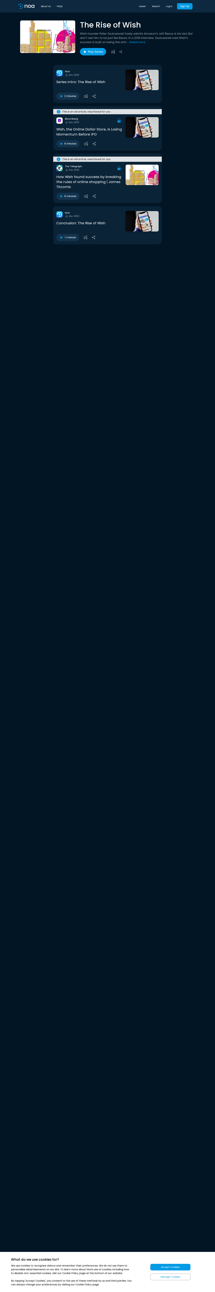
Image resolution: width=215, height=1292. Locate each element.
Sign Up (184, 6)
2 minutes (70, 96)
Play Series (95, 52)
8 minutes (70, 143)
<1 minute (70, 237)
